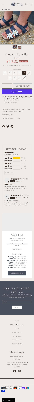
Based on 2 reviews (11, 155)
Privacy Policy (17, 332)
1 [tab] (16, 39)
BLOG (17, 328)
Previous (2, 28)
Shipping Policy (17, 340)
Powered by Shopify (17, 386)
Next (32, 28)
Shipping (13, 65)
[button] (3, 4)
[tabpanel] (17, 27)
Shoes (7, 9)
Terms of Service (17, 343)
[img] (15, 179)
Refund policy (17, 336)
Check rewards (8, 400)
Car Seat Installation (17, 324)
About (17, 321)
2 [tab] (18, 39)
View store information (11, 103)
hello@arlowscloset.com (17, 356)
